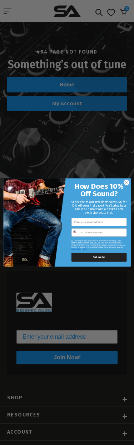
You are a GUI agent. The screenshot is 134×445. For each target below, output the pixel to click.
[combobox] (77, 233)
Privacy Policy (76, 249)
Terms (85, 249)
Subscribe (99, 257)
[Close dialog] (126, 182)
